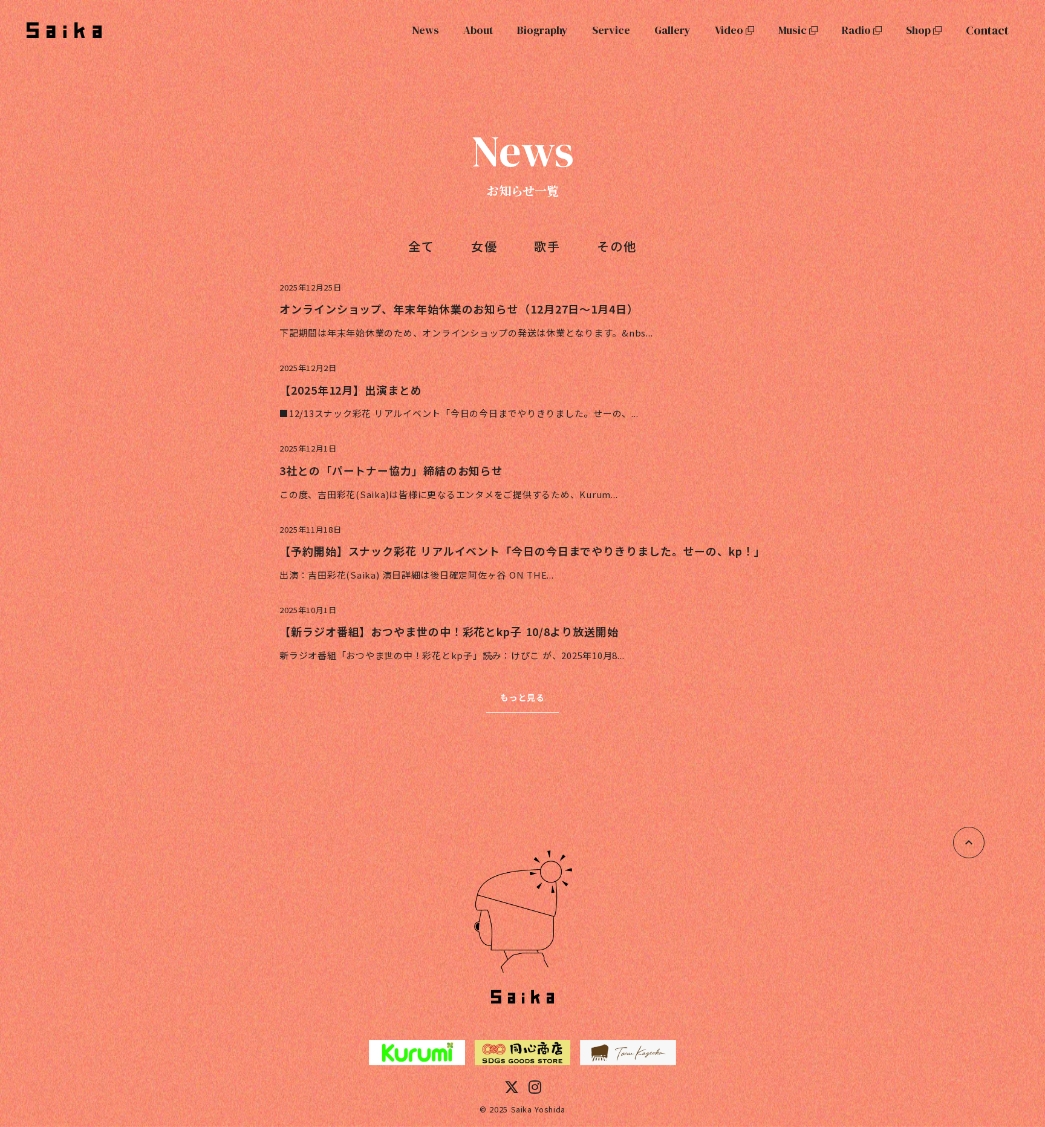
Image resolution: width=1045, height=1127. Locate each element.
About (478, 30)
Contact (987, 30)
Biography (542, 30)
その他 (617, 246)
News (425, 30)
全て (421, 246)
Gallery (672, 30)
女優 (484, 246)
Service (611, 30)
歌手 (547, 246)
